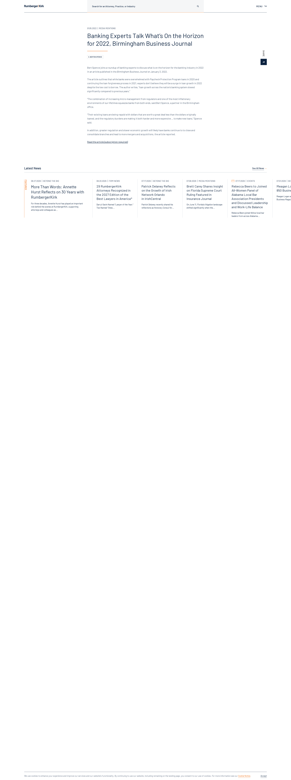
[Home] (34, 6)
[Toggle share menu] (264, 62)
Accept (264, 776)
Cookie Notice (244, 776)
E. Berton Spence (95, 57)
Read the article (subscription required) (107, 141)
